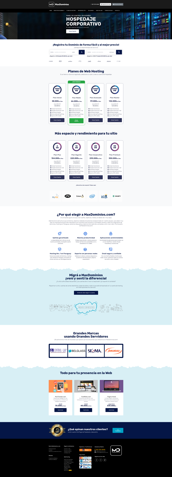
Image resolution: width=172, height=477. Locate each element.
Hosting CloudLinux (68, 460)
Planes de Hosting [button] (71, 10)
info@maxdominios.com (100, 451)
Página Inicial (111, 396)
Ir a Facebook (118, 430)
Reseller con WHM (67, 463)
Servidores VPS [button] (81, 10)
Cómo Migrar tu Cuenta (68, 462)
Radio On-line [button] (99, 10)
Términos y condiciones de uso (55, 451)
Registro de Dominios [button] (59, 10)
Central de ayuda (52, 448)
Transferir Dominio (68, 451)
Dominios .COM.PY (67, 450)
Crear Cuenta (55, 31)
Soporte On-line (106, 4)
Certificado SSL (67, 452)
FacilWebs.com (86, 396)
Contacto (117, 10)
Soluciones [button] (90, 10)
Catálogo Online (67, 467)
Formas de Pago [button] (108, 10)
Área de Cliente (118, 4)
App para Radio (67, 466)
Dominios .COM (67, 448)
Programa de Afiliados (53, 458)
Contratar (60, 410)
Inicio (51, 10)
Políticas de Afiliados (53, 459)
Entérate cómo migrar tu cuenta (86, 292)
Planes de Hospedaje (68, 459)
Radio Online (66, 464)
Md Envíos (67, 470)
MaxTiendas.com (60, 396)
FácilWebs (66, 468)
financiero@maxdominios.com (102, 452)
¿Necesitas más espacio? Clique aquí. (86, 185)
